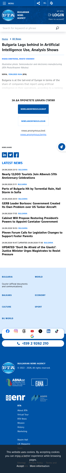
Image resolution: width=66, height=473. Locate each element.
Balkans (7, 295)
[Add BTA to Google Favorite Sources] (33, 336)
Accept (20, 466)
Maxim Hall (22, 440)
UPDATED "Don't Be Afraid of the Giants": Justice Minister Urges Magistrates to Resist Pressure (31, 250)
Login (58, 15)
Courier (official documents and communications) (15, 285)
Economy (40, 295)
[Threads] (25, 331)
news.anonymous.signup (33, 109)
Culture (6, 307)
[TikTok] (57, 331)
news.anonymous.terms (33, 134)
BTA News (22, 419)
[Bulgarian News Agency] (8, 368)
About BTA (22, 410)
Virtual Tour (23, 414)
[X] (41, 331)
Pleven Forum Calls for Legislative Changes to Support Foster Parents (32, 234)
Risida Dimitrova (10, 59)
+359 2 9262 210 (35, 343)
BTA (19, 405)
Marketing (22, 431)
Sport (38, 307)
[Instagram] (17, 331)
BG (45, 3)
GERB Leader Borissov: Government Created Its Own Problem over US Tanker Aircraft (31, 205)
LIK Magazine (23, 444)
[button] (38, 3)
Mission (21, 423)
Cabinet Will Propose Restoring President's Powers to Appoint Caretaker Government (30, 219)
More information (40, 466)
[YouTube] (33, 331)
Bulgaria (22, 170)
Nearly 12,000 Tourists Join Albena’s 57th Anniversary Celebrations (29, 176)
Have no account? (56, 19)
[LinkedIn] (49, 331)
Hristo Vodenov (26, 59)
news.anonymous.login (33, 121)
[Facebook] (8, 331)
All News (16, 39)
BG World (7, 318)
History (20, 427)
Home (5, 39)
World (39, 277)
